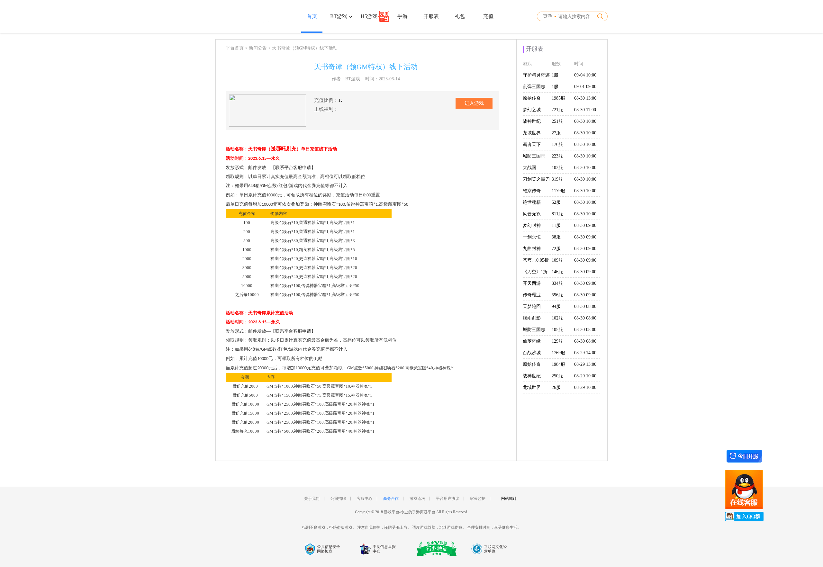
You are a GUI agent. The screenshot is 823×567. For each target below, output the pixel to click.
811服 (557, 214)
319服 (557, 179)
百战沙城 (532, 352)
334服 (557, 283)
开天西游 (532, 283)
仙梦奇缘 (532, 341)
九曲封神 (532, 248)
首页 (312, 16)
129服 (557, 341)
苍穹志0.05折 (536, 260)
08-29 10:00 (585, 376)
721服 (557, 109)
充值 (488, 16)
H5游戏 (369, 16)
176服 (557, 144)
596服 (557, 294)
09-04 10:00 (585, 75)
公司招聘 (338, 498)
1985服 (558, 98)
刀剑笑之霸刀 (536, 179)
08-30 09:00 (585, 225)
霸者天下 (532, 144)
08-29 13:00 (585, 364)
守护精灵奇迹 (536, 75)
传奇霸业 (532, 294)
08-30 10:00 (585, 121)
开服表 (431, 16)
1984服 (558, 364)
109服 (557, 260)
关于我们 (312, 498)
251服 (557, 121)
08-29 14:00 (585, 352)
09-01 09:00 (585, 86)
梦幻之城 (532, 109)
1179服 (558, 190)
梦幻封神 (532, 225)
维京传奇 (532, 190)
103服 (557, 167)
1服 (555, 75)
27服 (556, 132)
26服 (556, 387)
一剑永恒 (532, 237)
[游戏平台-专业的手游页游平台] (244, 16)
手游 (402, 16)
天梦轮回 (532, 306)
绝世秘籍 (532, 202)
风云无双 (532, 214)
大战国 (529, 167)
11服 (556, 225)
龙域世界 (532, 132)
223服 (557, 156)
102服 (557, 318)
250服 (557, 376)
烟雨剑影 (532, 318)
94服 (556, 306)
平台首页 (235, 48)
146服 (557, 271)
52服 (556, 202)
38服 (556, 237)
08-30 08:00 (585, 306)
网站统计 (509, 498)
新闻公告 (258, 48)
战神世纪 (532, 121)
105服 (557, 329)
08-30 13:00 (585, 98)
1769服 (558, 352)
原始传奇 (532, 98)
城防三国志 (534, 156)
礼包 (460, 16)
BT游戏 (339, 16)
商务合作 (391, 498)
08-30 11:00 (585, 109)
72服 (556, 248)
